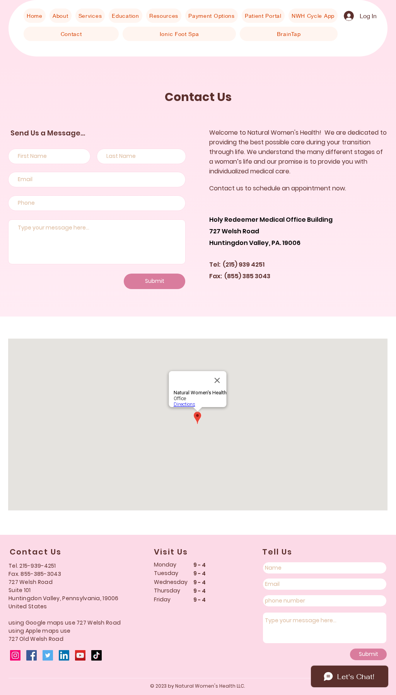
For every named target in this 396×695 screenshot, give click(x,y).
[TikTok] (96, 655)
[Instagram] (15, 655)
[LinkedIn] (64, 655)
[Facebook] (31, 655)
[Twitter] (48, 655)
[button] (60, 15)
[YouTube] (80, 655)
